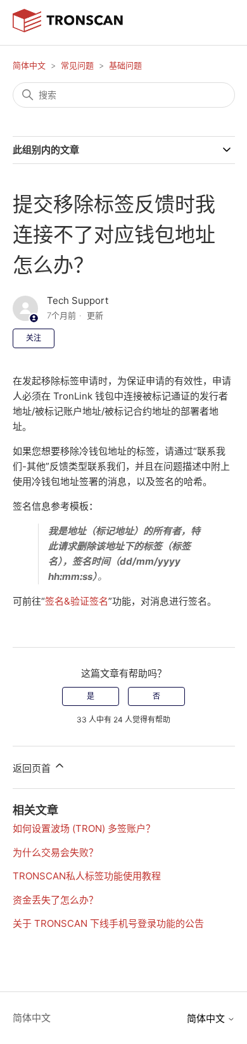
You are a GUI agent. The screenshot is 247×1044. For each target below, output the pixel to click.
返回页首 (33, 768)
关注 (33, 338)
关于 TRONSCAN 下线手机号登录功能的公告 (108, 923)
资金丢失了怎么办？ (55, 900)
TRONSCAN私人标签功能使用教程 (87, 876)
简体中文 (29, 65)
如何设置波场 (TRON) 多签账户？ (84, 828)
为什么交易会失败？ (55, 852)
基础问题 (125, 65)
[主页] (68, 29)
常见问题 (77, 65)
